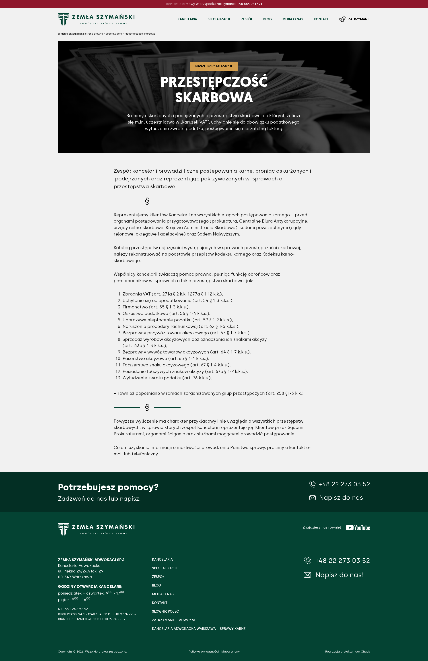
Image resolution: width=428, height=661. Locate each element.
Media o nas (292, 19)
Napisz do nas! (339, 574)
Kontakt (321, 19)
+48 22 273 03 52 (344, 484)
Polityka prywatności (204, 651)
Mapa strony (230, 651)
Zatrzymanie (359, 19)
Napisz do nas (341, 498)
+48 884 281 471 (249, 4)
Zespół (247, 19)
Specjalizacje (219, 19)
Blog (267, 19)
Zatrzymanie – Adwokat (174, 620)
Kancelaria (187, 19)
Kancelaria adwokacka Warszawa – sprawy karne (198, 629)
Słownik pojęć (165, 611)
